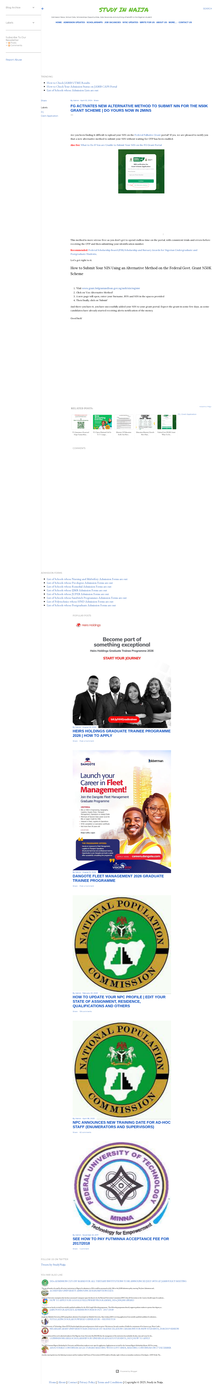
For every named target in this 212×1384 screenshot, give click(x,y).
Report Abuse (14, 59)
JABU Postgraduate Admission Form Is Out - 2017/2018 (81, 1309)
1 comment (84, 1249)
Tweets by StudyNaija (53, 1264)
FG (42, 112)
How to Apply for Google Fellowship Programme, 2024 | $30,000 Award (92, 1300)
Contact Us (185, 22)
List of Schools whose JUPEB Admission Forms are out (78, 594)
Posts (13, 43)
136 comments (86, 1011)
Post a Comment (87, 741)
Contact (72, 1382)
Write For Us (147, 22)
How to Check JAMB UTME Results (68, 83)
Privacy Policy (87, 1382)
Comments (16, 45)
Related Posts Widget (205, 406)
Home (59, 22)
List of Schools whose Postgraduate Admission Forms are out (81, 605)
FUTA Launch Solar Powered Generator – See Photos (82, 1319)
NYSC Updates (130, 22)
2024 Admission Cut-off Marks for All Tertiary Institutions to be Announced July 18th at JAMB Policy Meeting (118, 1281)
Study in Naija (124, 9)
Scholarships (95, 22)
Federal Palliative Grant (148, 134)
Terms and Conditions (110, 1382)
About (62, 1382)
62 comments (85, 1132)
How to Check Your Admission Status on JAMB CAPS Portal (82, 86)
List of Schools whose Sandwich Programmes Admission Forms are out (87, 598)
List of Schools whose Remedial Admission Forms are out (79, 586)
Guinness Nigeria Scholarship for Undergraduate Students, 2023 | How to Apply (100, 1338)
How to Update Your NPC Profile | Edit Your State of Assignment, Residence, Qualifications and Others (119, 1001)
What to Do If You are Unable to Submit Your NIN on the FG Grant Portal (121, 145)
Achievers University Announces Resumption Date (81, 1290)
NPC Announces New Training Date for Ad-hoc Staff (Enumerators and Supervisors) (122, 1124)
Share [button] (44, 100)
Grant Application (49, 116)
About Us (161, 22)
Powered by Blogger (128, 1371)
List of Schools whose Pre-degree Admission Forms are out (80, 583)
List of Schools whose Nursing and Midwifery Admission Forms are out (87, 579)
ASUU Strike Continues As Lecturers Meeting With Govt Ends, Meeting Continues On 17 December (110, 1347)
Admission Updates (74, 22)
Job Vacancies (112, 22)
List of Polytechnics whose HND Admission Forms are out (80, 601)
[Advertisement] (124, 44)
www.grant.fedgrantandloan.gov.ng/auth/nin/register (111, 288)
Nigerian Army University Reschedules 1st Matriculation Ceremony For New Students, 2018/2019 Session (114, 1328)
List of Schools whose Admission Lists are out (72, 90)
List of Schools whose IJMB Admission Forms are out (77, 590)
